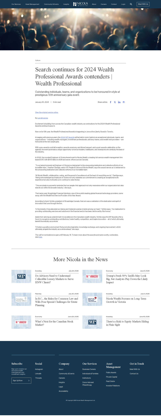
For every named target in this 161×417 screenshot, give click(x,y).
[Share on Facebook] (110, 102)
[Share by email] (123, 102)
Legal (61, 387)
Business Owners (89, 369)
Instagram (39, 369)
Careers (103, 4)
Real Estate (110, 381)
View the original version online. (46, 112)
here (40, 237)
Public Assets (111, 372)
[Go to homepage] (80, 4)
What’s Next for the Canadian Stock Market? (54, 323)
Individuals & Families (90, 374)
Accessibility (63, 391)
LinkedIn (38, 374)
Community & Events (51, 4)
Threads (38, 378)
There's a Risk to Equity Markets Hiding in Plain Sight (127, 323)
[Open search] (131, 4)
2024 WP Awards (67, 137)
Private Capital (111, 377)
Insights (66, 4)
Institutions (86, 378)
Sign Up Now (17, 380)
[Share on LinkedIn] (119, 102)
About (94, 4)
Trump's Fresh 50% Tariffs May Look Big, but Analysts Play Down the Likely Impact (127, 279)
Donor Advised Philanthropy (88, 383)
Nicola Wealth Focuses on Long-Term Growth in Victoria (126, 300)
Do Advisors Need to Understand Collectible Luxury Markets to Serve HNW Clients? (54, 279)
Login (123, 4)
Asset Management (32, 4)
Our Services (16, 4)
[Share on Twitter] (115, 102)
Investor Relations (113, 386)
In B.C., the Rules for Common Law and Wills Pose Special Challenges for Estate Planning (56, 302)
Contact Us (134, 374)
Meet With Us (143, 4)
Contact (114, 4)
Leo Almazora (42, 118)
